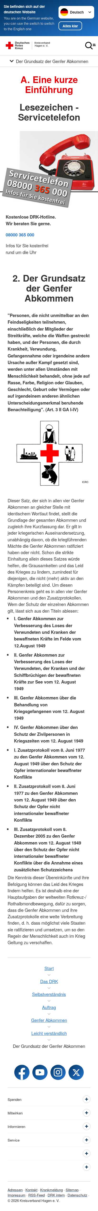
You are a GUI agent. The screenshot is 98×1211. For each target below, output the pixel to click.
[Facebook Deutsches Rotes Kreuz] (21, 1072)
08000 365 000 (20, 235)
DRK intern (56, 1194)
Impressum (16, 1194)
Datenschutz (77, 1194)
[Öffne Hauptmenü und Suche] (90, 45)
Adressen (15, 1189)
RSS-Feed (36, 1194)
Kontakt (31, 1189)
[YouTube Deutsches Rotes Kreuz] (40, 1072)
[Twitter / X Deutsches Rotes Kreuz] (76, 1072)
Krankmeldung (51, 1189)
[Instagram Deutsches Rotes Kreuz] (58, 1072)
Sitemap (72, 1189)
